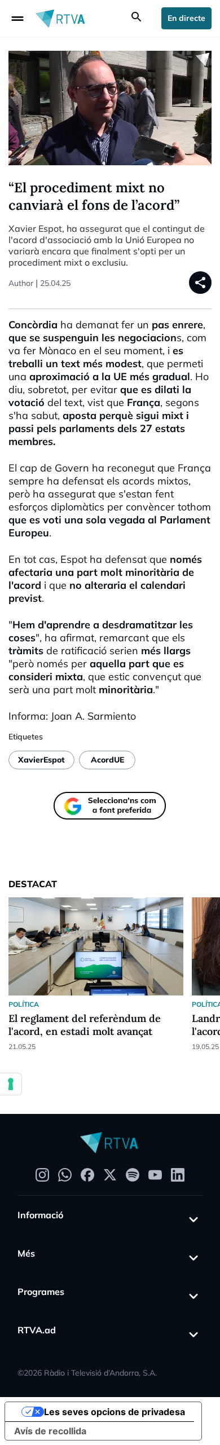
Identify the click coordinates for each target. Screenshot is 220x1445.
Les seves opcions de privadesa (114, 1411)
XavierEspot (41, 760)
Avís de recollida (50, 1431)
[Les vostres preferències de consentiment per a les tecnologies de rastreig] (10, 1084)
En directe (186, 18)
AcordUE (107, 760)
